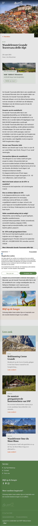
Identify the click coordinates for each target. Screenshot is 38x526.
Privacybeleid (33, 251)
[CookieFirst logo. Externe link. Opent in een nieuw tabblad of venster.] (2, 254)
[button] (5, 252)
